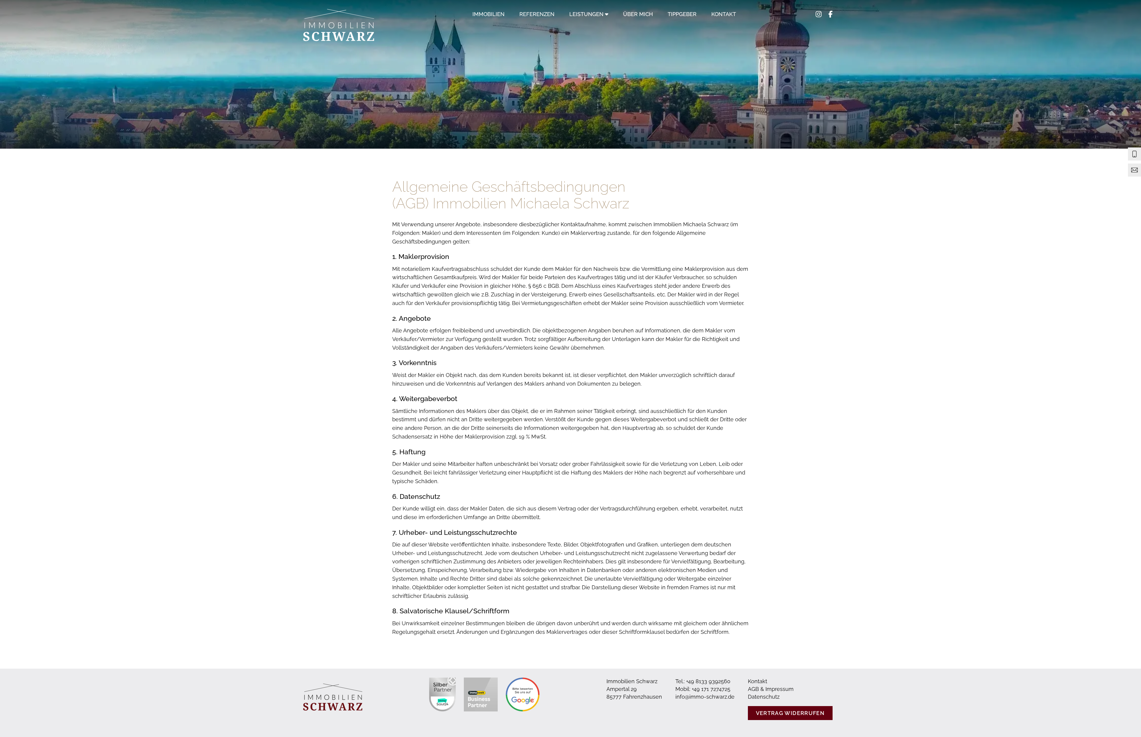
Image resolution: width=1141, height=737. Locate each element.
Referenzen (536, 14)
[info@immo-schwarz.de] (1134, 170)
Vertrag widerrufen (790, 713)
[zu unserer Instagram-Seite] (818, 26)
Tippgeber (682, 14)
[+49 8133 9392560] (1134, 154)
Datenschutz (764, 697)
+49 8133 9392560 (708, 681)
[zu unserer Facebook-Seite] (830, 26)
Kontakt (723, 14)
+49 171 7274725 (711, 689)
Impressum (779, 689)
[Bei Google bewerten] (523, 694)
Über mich (638, 14)
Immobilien (488, 14)
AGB (753, 689)
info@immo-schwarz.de (705, 697)
